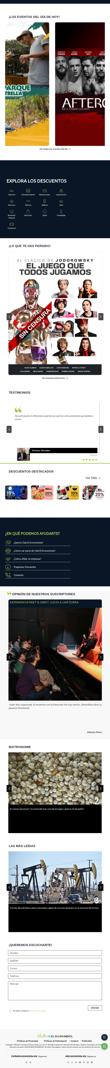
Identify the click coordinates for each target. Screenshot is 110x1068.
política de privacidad (37, 1011)
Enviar (95, 1008)
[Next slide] (100, 657)
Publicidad (87, 1041)
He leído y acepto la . (29, 1011)
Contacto (74, 1041)
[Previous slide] (9, 657)
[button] (9, 316)
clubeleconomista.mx (29, 1056)
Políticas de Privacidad (27, 1041)
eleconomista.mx (75, 1056)
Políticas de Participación (55, 1041)
